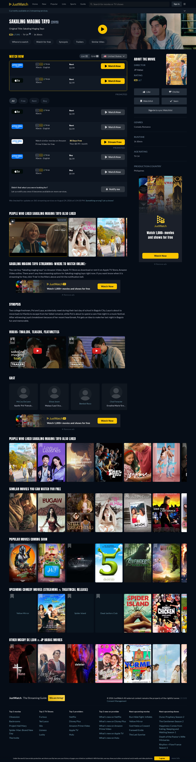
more (40, 250)
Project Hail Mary (18, 725)
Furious (43, 716)
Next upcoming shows (169, 711)
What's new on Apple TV (111, 733)
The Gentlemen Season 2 (171, 721)
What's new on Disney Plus (112, 721)
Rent (34, 100)
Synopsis (63, 41)
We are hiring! (56, 698)
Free (23, 100)
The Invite (14, 737)
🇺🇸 (113, 56)
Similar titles (98, 41)
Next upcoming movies (139, 711)
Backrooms (14, 721)
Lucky (42, 734)
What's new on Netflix (110, 716)
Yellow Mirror (136, 721)
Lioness (43, 730)
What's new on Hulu (109, 737)
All (13, 100)
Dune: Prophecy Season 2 (171, 716)
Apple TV (73, 730)
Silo (41, 725)
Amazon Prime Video (79, 725)
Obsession (14, 716)
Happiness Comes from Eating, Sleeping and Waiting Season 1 (170, 729)
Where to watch (20, 41)
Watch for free (43, 41)
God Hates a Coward (139, 725)
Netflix (72, 716)
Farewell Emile (136, 730)
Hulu (71, 734)
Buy (45, 100)
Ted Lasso (44, 721)
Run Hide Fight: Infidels (140, 716)
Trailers (80, 41)
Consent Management (116, 701)
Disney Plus (75, 721)
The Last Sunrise (137, 734)
